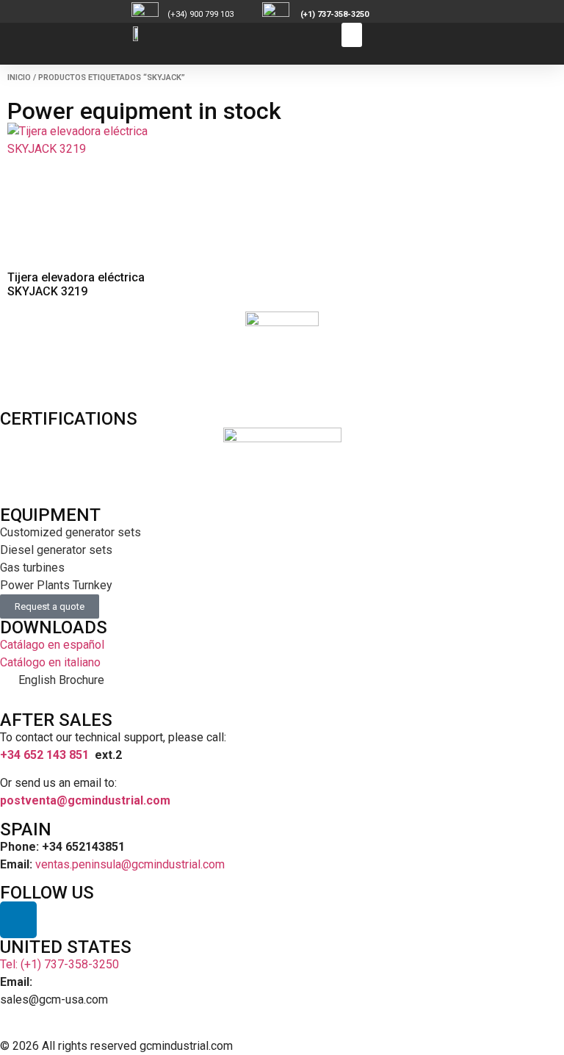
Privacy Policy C (447, 1046)
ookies (514, 1046)
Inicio (19, 77)
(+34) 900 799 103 (213, 14)
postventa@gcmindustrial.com (85, 800)
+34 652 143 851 (44, 755)
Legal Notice (356, 1046)
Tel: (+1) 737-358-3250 (59, 964)
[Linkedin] (18, 919)
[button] (351, 35)
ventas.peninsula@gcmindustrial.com (130, 864)
